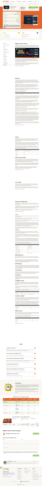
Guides (26, 468)
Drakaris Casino (5, 412)
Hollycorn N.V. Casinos (27, 471)
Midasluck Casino (19, 476)
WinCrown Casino (5, 405)
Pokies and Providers (5, 49)
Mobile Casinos (19, 468)
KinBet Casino (19, 479)
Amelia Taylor (9, 461)
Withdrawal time (5, 56)
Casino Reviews (19, 1)
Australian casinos (12, 1)
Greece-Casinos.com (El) (35, 476)
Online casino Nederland (35, 475)
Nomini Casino (19, 472)
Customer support (5, 63)
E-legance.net (23, 484)
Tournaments (4, 59)
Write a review (36, 433)
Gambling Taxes (26, 472)
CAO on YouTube (35, 471)
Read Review (33, 7)
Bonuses (4, 46)
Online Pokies (24, 1)
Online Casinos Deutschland (36, 479)
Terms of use (34, 472)
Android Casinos (19, 471)
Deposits (4, 53)
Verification (4, 60)
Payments (35, 1)
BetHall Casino (19, 475)
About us (34, 468)
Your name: (4, 439)
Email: (22, 439)
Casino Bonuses (30, 1)
